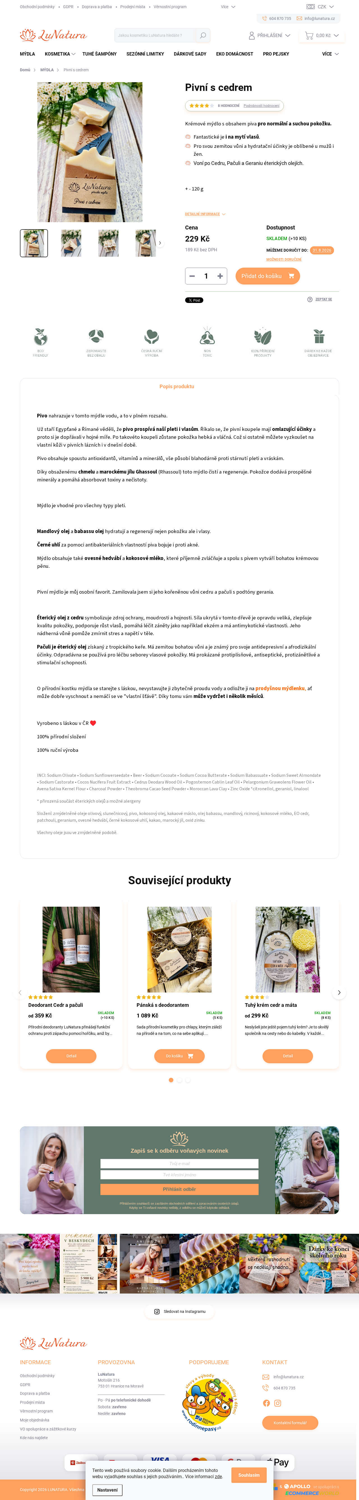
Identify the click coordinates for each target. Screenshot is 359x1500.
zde (218, 1476)
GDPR (68, 6)
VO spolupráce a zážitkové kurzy (48, 1429)
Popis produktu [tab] (177, 386)
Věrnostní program (170, 6)
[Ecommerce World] (310, 1493)
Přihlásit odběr (179, 1189)
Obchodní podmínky (37, 6)
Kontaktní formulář (290, 1423)
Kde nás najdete (34, 1437)
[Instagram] (277, 1402)
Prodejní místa (132, 6)
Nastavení (107, 1490)
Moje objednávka (34, 1420)
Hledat (203, 35)
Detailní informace (202, 214)
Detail (71, 1056)
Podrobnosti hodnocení (261, 106)
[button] (171, 1080)
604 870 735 (284, 1388)
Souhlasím (249, 1475)
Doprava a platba (97, 6)
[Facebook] (266, 1402)
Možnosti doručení (284, 259)
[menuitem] (29, 54)
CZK (322, 7)
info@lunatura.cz (288, 1377)
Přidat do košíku (261, 276)
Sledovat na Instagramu (185, 1311)
